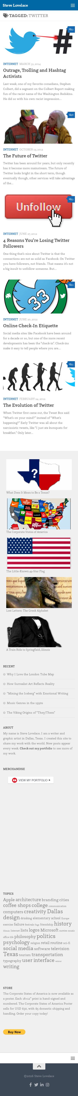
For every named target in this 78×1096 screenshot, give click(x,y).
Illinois (6, 930)
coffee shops (17, 905)
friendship (46, 924)
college (40, 905)
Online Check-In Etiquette (30, 325)
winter (58, 961)
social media (18, 948)
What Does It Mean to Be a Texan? (28, 492)
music (71, 930)
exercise (8, 924)
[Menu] (73, 5)
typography (12, 960)
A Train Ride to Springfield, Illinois (28, 649)
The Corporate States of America (27, 532)
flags (37, 924)
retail (45, 942)
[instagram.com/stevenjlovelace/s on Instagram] (48, 1085)
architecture (28, 899)
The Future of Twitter (25, 156)
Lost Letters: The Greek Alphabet (27, 610)
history (63, 923)
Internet (10, 64)
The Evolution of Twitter (28, 405)
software (42, 948)
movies (63, 930)
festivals (29, 924)
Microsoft (49, 930)
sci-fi (66, 943)
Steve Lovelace (15, 5)
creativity (35, 911)
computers (13, 911)
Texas (10, 954)
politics (46, 935)
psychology (16, 942)
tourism (25, 955)
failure (19, 924)
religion (35, 943)
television (60, 948)
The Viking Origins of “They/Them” (31, 712)
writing (11, 966)
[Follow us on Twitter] (36, 1085)
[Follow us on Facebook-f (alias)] (31, 1085)
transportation (47, 954)
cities (64, 899)
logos (34, 930)
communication (57, 906)
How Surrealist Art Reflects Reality (30, 684)
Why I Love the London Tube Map (30, 674)
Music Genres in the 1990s (25, 703)
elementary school (47, 918)
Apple (9, 899)
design (11, 917)
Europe (65, 918)
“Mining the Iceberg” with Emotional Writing (37, 693)
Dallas (55, 911)
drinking (26, 918)
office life (8, 937)
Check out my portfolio (36, 748)
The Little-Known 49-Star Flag (25, 571)
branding (50, 899)
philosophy (25, 936)
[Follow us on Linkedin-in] (42, 1085)
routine (56, 942)
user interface (38, 960)
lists (24, 930)
